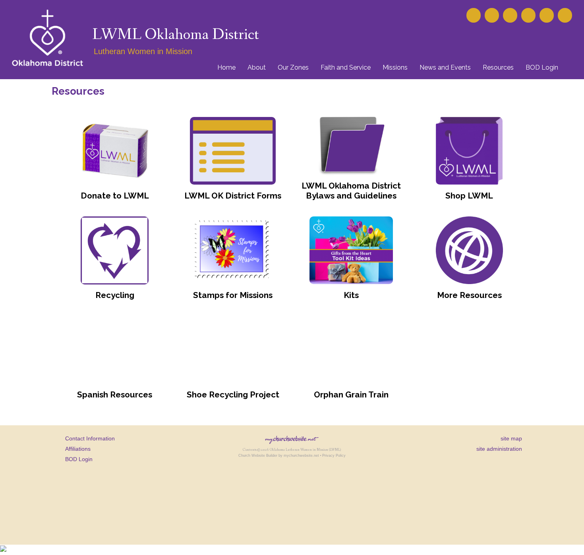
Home (226, 67)
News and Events (445, 67)
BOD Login (542, 67)
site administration (499, 449)
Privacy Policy (334, 456)
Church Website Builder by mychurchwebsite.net (278, 456)
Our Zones (293, 67)
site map (511, 438)
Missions (395, 67)
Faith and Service (346, 67)
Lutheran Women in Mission (143, 51)
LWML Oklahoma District (175, 34)
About (257, 67)
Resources (498, 67)
